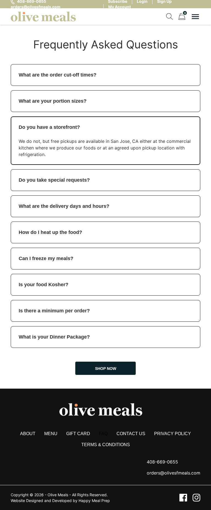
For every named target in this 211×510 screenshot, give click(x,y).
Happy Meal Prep (94, 500)
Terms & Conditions (105, 444)
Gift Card (78, 433)
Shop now (105, 368)
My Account (119, 6)
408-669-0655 (162, 462)
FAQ (103, 433)
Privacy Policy (172, 433)
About (27, 433)
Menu (50, 433)
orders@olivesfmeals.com (35, 6)
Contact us (130, 433)
